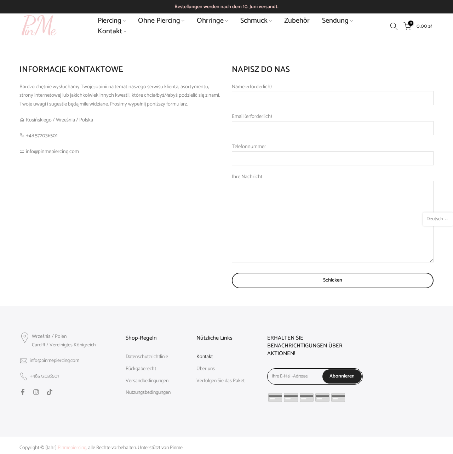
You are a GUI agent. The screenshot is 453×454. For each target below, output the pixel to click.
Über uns (205, 369)
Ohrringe (210, 21)
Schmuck (254, 21)
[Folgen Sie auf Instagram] (36, 392)
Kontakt (110, 31)
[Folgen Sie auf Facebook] (22, 392)
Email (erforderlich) (252, 116)
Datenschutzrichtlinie (147, 357)
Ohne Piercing (159, 21)
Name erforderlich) (252, 87)
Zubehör (297, 21)
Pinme (176, 448)
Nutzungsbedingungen (148, 392)
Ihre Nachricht (247, 176)
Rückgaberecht (141, 369)
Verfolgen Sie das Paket (220, 381)
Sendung (335, 21)
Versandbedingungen (147, 381)
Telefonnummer (249, 146)
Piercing (109, 21)
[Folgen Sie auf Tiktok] (49, 392)
